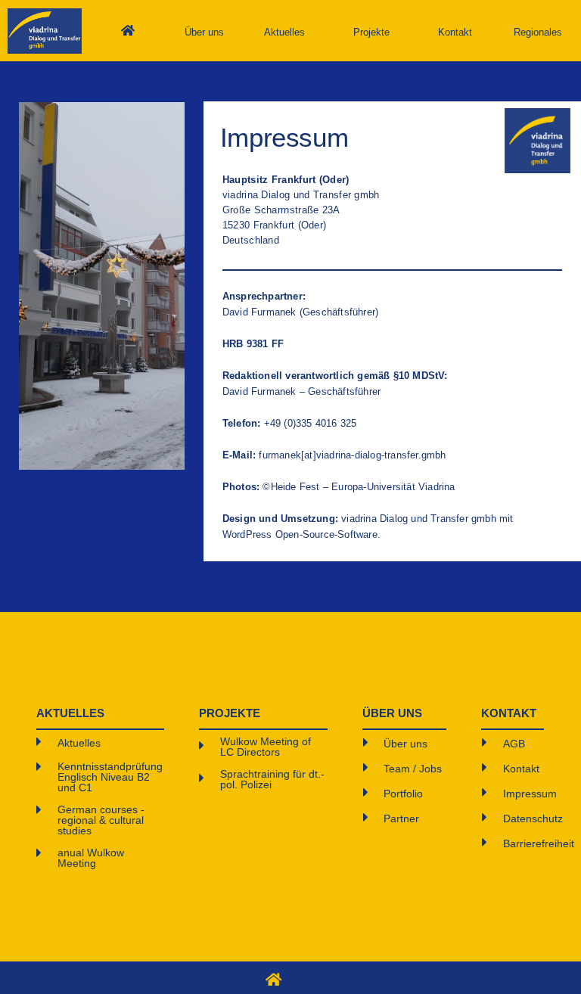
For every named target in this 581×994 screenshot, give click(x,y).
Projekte (371, 32)
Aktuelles (284, 32)
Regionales (538, 32)
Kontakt (455, 32)
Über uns (204, 32)
